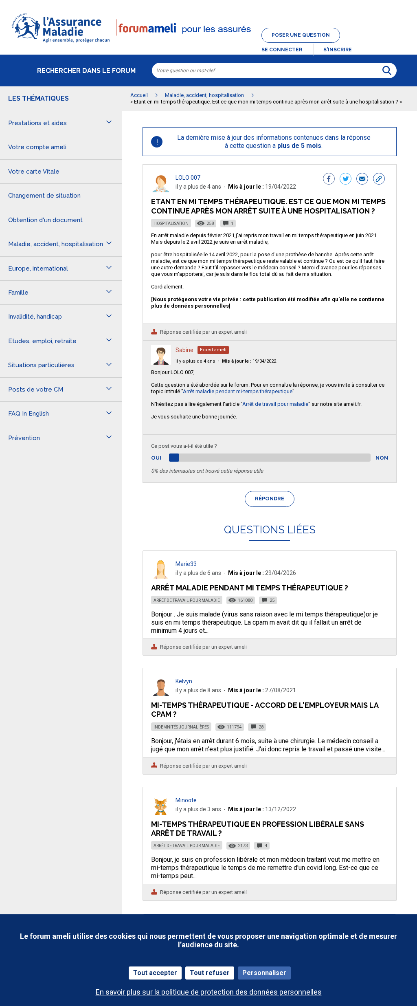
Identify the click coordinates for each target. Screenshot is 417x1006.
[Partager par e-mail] (362, 180)
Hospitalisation (171, 223)
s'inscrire (337, 50)
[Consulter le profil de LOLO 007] (161, 190)
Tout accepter (155, 973)
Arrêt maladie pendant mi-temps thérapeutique (237, 391)
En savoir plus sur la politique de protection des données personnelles (209, 992)
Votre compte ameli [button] (37, 147)
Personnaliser (264, 973)
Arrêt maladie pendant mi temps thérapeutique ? (249, 587)
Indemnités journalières (181, 727)
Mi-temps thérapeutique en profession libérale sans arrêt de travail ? (257, 828)
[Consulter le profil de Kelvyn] (161, 694)
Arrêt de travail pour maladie (275, 404)
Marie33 (186, 564)
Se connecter (281, 50)
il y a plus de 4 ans (195, 361)
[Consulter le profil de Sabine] (161, 362)
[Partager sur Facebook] (329, 180)
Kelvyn (184, 681)
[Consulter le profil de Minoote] (161, 813)
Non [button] (381, 458)
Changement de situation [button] (44, 195)
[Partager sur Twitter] (345, 180)
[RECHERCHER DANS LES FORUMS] (387, 70)
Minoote (186, 800)
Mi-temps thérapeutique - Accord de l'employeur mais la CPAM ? (264, 709)
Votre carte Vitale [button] (33, 171)
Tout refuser (210, 973)
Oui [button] (165, 458)
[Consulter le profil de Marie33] (161, 576)
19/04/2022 (249, 361)
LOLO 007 (188, 177)
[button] (208, 43)
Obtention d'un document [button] (45, 220)
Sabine (184, 350)
